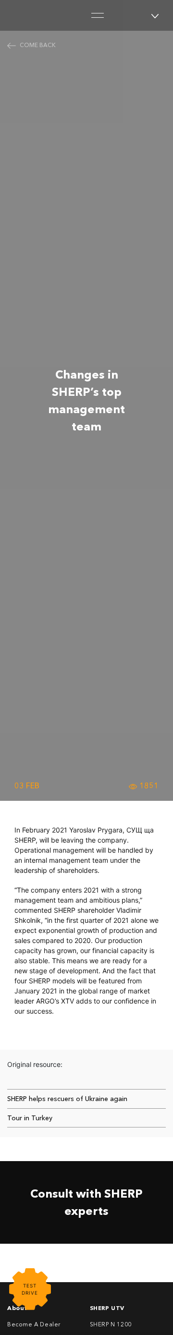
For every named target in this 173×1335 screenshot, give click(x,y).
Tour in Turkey (29, 1118)
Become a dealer (34, 1324)
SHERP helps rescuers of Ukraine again (67, 1098)
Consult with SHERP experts (86, 1202)
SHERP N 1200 (111, 1324)
